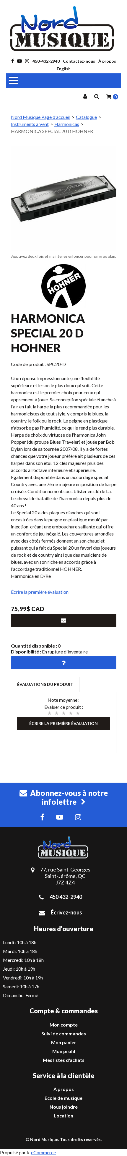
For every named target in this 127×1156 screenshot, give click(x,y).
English (64, 68)
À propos (107, 61)
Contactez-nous (79, 61)
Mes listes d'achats (63, 1060)
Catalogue (86, 117)
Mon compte (64, 1024)
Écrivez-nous (66, 912)
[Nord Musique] (63, 28)
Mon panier (63, 1042)
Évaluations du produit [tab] (45, 684)
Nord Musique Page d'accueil (40, 117)
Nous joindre (64, 1107)
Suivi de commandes (63, 1033)
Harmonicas (66, 124)
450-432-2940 (46, 61)
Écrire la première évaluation (40, 592)
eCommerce (43, 1152)
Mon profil (63, 1051)
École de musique (63, 1098)
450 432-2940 (66, 897)
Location (63, 1115)
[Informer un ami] (63, 620)
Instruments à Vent (30, 124)
